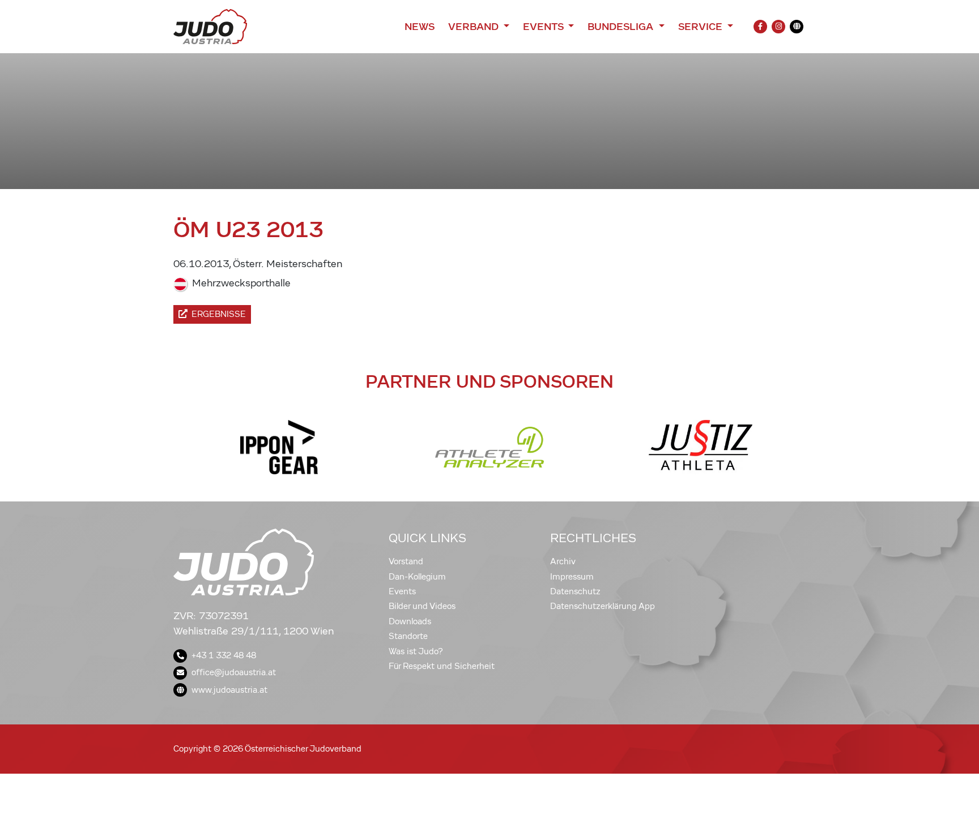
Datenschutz (575, 591)
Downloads (410, 621)
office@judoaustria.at (233, 672)
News (420, 26)
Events (402, 591)
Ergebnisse (218, 314)
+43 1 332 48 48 (223, 655)
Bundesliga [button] (622, 26)
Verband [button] (474, 26)
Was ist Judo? (416, 651)
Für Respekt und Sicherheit (442, 666)
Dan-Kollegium (417, 577)
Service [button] (701, 26)
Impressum (572, 577)
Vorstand (406, 561)
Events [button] (544, 26)
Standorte (408, 636)
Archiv (563, 561)
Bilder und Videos (422, 606)
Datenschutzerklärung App (602, 606)
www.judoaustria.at (229, 690)
